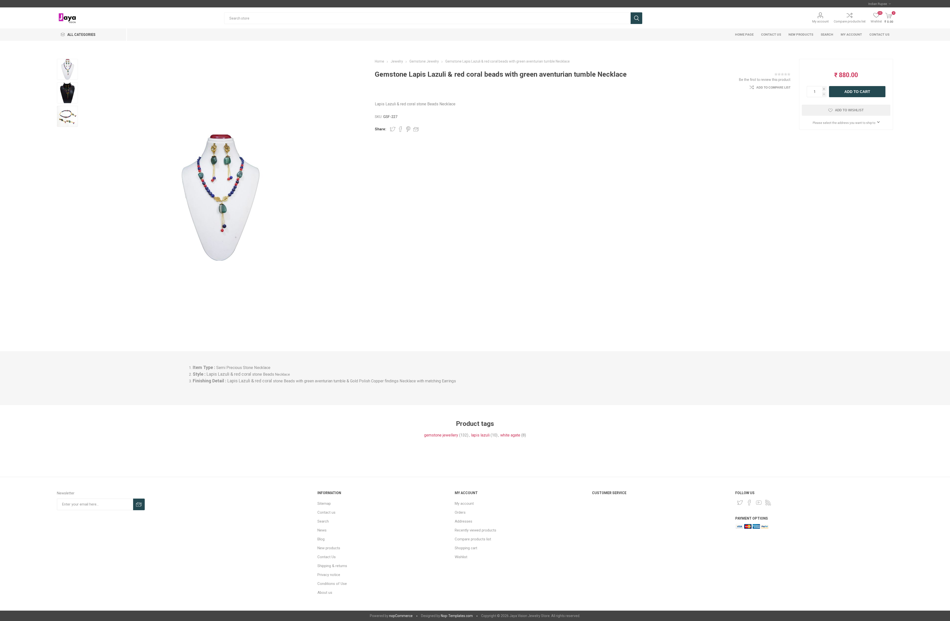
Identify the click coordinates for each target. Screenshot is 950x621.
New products (800, 34)
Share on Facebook (400, 129)
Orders (460, 512)
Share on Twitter (392, 129)
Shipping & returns (332, 566)
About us (324, 592)
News (322, 530)
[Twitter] (740, 502)
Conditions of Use (332, 583)
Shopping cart (466, 548)
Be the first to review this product (764, 80)
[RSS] (768, 502)
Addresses (463, 521)
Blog (321, 539)
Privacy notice (328, 575)
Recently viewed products (475, 530)
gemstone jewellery (441, 435)
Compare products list (850, 21)
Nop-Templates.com (457, 616)
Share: (380, 129)
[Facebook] (749, 502)
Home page (744, 34)
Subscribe (139, 504)
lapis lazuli (480, 435)
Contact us (879, 34)
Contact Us (771, 34)
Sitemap (324, 503)
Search (636, 18)
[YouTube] (759, 502)
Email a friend (416, 129)
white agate (510, 435)
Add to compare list (773, 87)
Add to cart (857, 92)
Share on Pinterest (408, 129)
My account (820, 21)
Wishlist (461, 557)
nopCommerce (401, 616)
